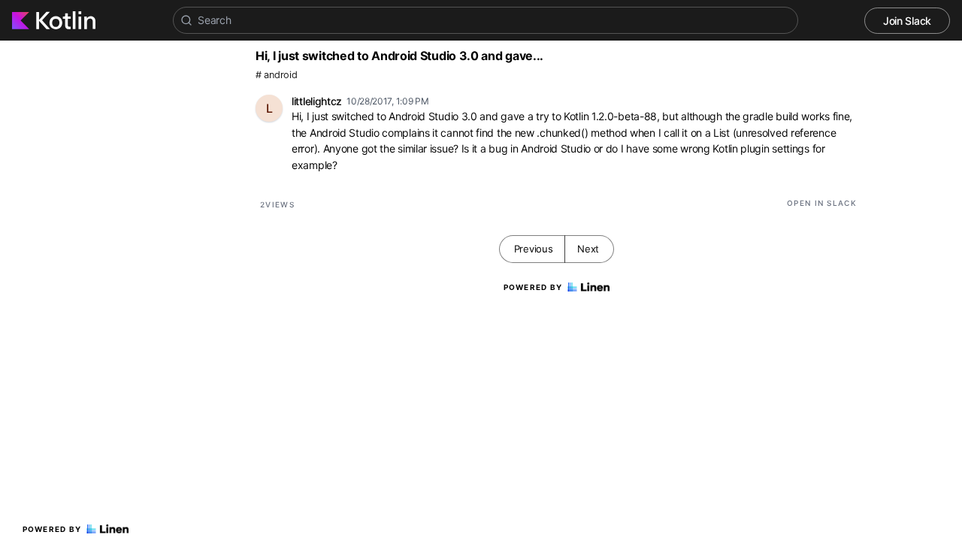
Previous (533, 249)
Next (588, 249)
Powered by (52, 528)
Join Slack (907, 20)
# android (276, 74)
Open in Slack (822, 202)
